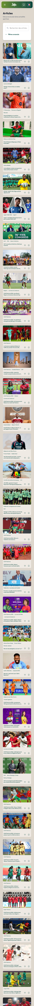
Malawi (16, 396)
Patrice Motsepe (7, 778)
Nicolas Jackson (8, 645)
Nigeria (5, 290)
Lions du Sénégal (8, 83)
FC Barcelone (7, 110)
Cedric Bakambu (8, 670)
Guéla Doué (14, 453)
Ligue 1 (14, 214)
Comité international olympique (11, 480)
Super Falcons (7, 909)
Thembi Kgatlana (8, 699)
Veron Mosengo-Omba (12, 775)
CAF (5, 241)
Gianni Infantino (14, 241)
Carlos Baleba (7, 165)
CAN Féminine (7, 317)
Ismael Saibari (7, 425)
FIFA (8, 241)
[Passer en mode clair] (24, 5)
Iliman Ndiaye (17, 643)
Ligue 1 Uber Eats (8, 214)
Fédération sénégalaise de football (12, 506)
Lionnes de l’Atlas (19, 614)
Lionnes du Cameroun (14, 290)
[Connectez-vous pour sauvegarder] (28, 61)
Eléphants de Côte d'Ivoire (10, 451)
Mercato (6, 112)
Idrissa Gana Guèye (8, 643)
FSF (5, 509)
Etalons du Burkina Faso (9, 139)
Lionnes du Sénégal (8, 749)
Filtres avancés (13, 34)
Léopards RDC (16, 670)
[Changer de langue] (29, 5)
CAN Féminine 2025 (8, 396)
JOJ (21, 480)
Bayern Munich (15, 425)
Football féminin (16, 369)
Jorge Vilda (6, 988)
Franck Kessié (7, 453)
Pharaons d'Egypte (16, 110)
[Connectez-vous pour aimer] (25, 61)
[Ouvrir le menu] (5, 5)
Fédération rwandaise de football (12, 588)
